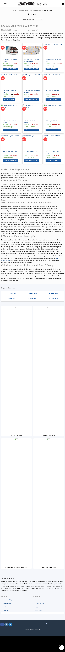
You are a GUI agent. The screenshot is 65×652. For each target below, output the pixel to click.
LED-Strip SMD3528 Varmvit (53, 121)
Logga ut (5, 610)
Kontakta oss (38, 610)
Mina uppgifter (7, 603)
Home (15, 10)
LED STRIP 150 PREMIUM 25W (53, 60)
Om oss (37, 600)
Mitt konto (5, 607)
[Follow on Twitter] (10, 624)
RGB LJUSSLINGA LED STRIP (52, 152)
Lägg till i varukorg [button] (10, 68)
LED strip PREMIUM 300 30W (10, 91)
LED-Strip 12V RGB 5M (52, 90)
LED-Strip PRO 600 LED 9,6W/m (10, 121)
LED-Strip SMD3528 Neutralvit (30, 121)
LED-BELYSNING (35, 10)
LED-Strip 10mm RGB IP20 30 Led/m (32, 91)
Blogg (36, 607)
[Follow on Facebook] (2, 624)
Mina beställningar (8, 600)
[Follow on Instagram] (6, 624)
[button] (4, 4)
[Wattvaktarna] (32, 3)
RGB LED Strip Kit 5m (30, 151)
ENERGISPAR (23, 10)
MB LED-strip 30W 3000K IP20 (10, 152)
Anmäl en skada (39, 603)
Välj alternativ (51, 68)
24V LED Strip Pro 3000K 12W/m (10, 60)
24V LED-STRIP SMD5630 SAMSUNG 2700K (31, 60)
